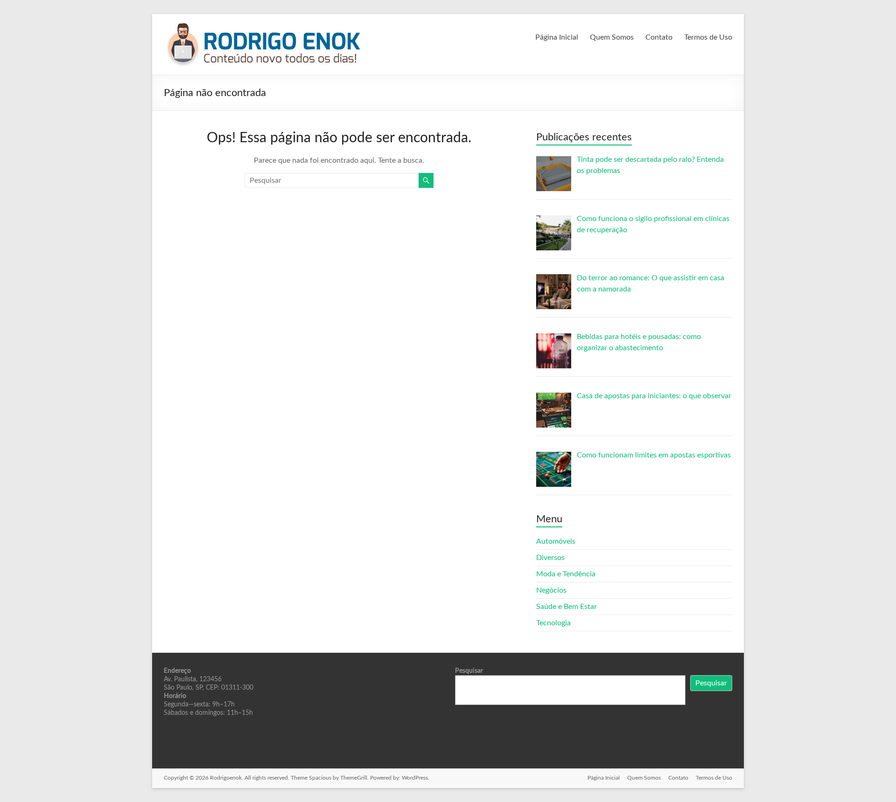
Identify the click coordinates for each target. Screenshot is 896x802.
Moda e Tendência (565, 574)
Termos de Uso (708, 37)
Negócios (551, 590)
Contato (658, 37)
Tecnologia (553, 623)
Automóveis (555, 541)
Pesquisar (469, 671)
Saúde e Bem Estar (566, 606)
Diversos (550, 557)
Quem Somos (612, 37)
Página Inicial (556, 37)
